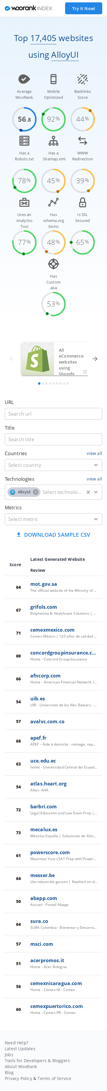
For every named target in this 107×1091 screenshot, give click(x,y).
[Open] (96, 465)
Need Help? (16, 1042)
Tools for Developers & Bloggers (37, 1060)
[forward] (95, 359)
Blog (9, 1072)
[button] (23, 492)
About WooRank (21, 1066)
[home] (28, 8)
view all (94, 453)
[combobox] (53, 465)
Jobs (9, 1054)
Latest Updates (20, 1048)
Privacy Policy (18, 1078)
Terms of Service (54, 1078)
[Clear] (88, 492)
